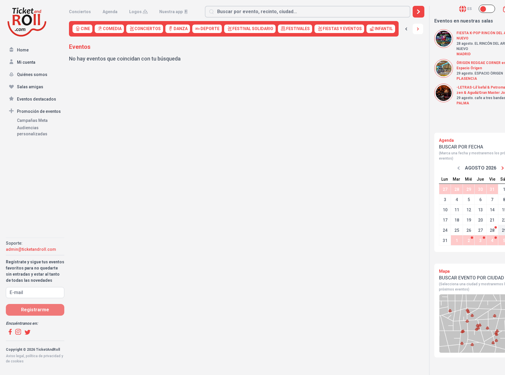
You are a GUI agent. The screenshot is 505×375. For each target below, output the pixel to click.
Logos (135, 11)
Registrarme (35, 309)
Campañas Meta (32, 120)
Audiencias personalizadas (32, 130)
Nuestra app (171, 11)
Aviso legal (15, 356)
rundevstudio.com (47, 366)
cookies (17, 361)
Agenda (110, 11)
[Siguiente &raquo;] (418, 29)
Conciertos (80, 11)
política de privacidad (43, 356)
